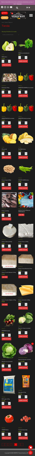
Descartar (19, 4)
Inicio (3, 22)
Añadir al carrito (6, 65)
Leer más (21, 214)
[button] (4, 13)
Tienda (6, 22)
